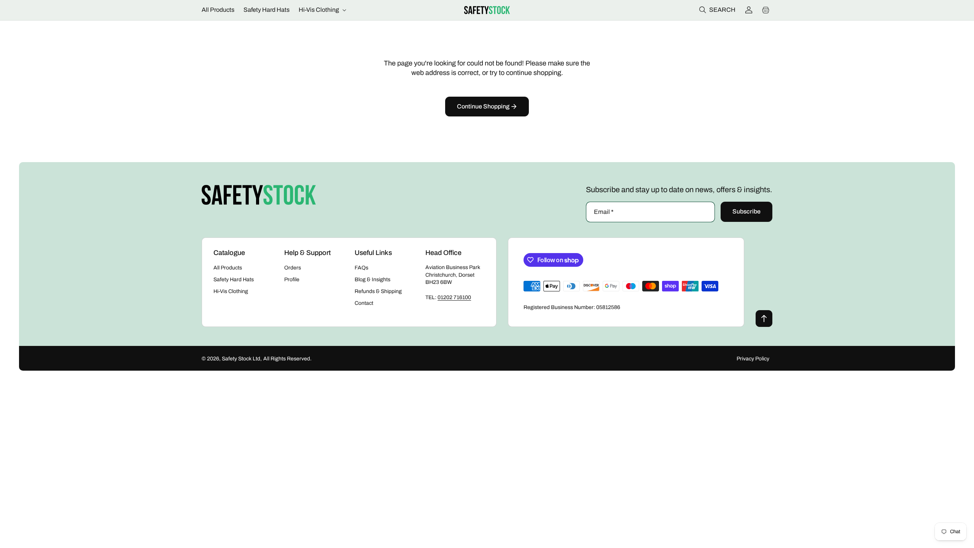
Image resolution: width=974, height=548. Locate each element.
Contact (364, 303)
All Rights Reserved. (287, 359)
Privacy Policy (753, 359)
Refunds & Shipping (378, 291)
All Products (227, 268)
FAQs (361, 268)
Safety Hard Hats (233, 279)
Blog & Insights (372, 279)
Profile (291, 279)
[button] (321, 10)
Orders (292, 268)
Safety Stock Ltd (241, 359)
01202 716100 (454, 297)
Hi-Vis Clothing (230, 291)
